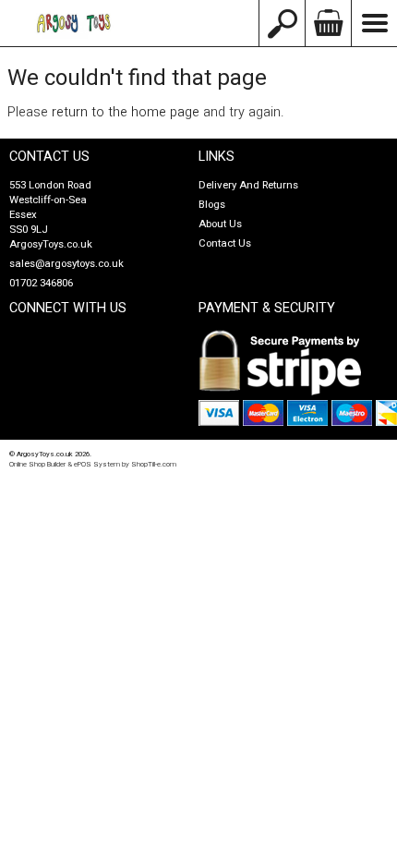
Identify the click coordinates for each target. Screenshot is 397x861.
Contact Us (224, 243)
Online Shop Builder (37, 464)
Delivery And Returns (248, 185)
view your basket (328, 23)
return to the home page (125, 112)
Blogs (211, 204)
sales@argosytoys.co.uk (66, 264)
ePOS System (97, 464)
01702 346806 (41, 283)
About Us (220, 224)
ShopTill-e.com (153, 464)
